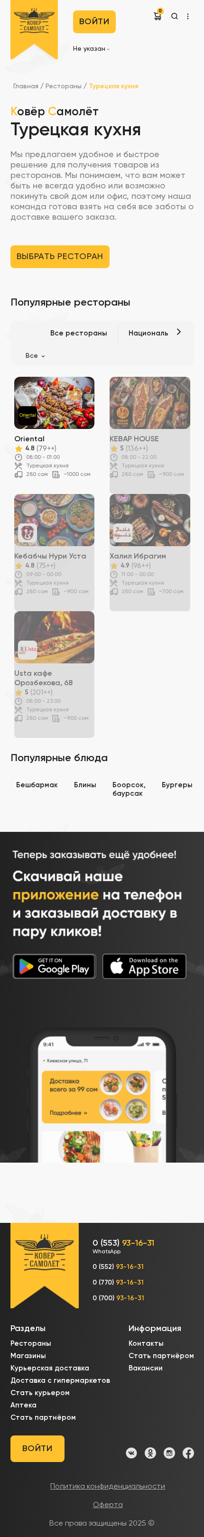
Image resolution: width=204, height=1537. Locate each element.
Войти (94, 22)
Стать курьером (40, 1393)
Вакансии (146, 1368)
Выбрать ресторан (60, 256)
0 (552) (118, 1267)
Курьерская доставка (49, 1368)
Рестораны (64, 86)
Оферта (108, 1505)
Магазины (28, 1356)
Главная (25, 86)
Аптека (23, 1405)
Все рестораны (78, 333)
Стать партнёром (43, 1417)
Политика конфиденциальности (107, 1486)
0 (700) (118, 1298)
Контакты (146, 1343)
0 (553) (123, 1247)
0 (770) (118, 1282)
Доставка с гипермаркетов (60, 1380)
